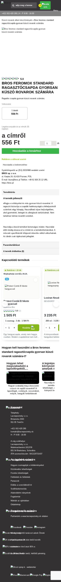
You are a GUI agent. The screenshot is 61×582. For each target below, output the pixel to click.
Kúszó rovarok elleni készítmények (17, 20)
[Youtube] (28, 527)
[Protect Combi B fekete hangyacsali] (21, 287)
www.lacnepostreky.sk (31, 516)
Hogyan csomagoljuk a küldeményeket (27, 465)
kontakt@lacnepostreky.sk (22, 432)
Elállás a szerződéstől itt (21, 485)
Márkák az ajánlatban (20, 501)
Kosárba (26, 328)
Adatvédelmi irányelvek (21, 493)
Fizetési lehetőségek (19, 473)
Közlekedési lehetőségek (21, 469)
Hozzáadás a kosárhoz (28, 150)
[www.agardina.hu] (17, 527)
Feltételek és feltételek (20, 477)
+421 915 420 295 (18, 428)
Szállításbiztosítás (19, 489)
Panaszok (15, 481)
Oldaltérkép (15, 504)
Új (7, 279)
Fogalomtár (15, 497)
